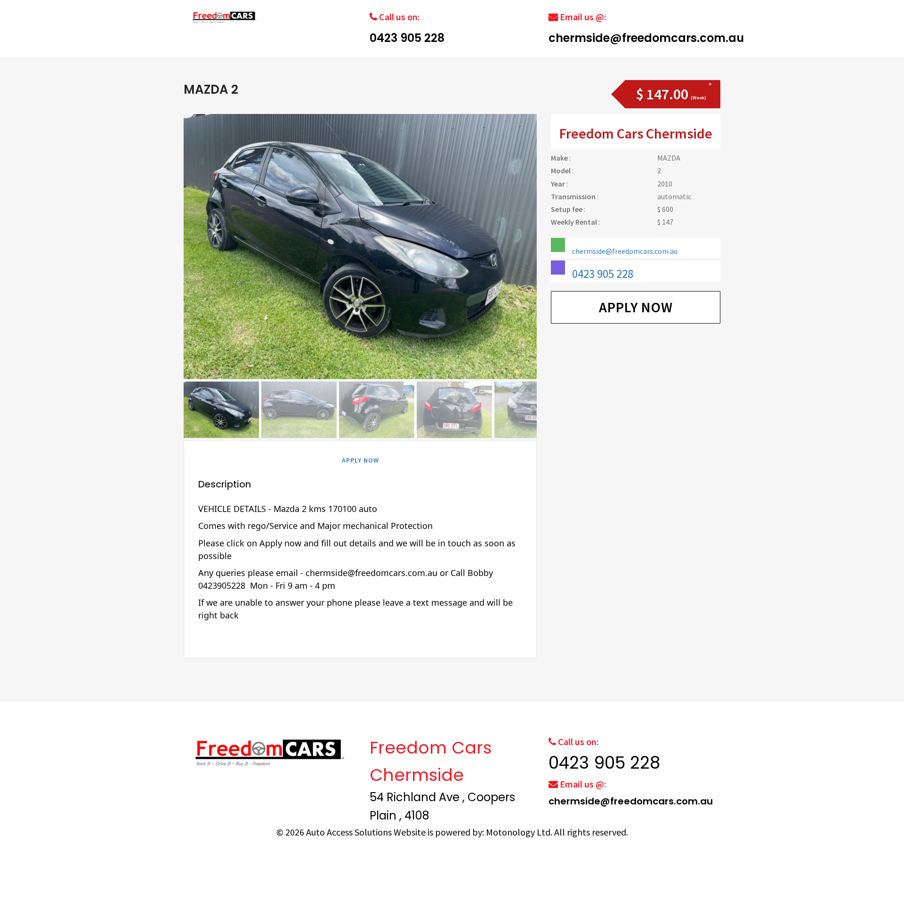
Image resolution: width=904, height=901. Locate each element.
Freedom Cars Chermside (635, 133)
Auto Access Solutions (350, 832)
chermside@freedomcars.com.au (646, 38)
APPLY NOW (360, 460)
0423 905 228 (407, 38)
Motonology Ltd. (519, 832)
